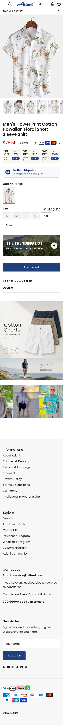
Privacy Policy (12, 479)
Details (8, 288)
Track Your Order (15, 524)
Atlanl (14, 713)
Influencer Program (16, 536)
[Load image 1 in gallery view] (31, 56)
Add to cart (31, 267)
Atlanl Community (15, 554)
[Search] (11, 4)
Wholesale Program (16, 542)
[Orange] (9, 195)
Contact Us (10, 530)
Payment (9, 473)
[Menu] (4, 4)
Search (8, 518)
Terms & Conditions (16, 485)
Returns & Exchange (16, 467)
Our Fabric (10, 491)
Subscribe (14, 655)
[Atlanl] (25, 4)
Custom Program (15, 548)
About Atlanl (11, 455)
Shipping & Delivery (16, 461)
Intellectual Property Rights (22, 497)
